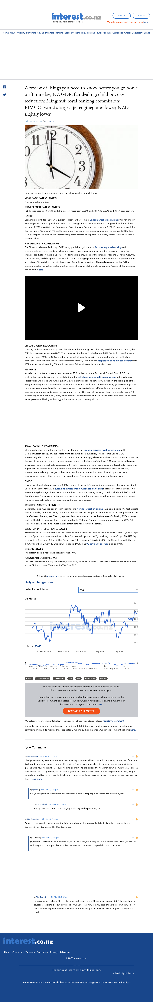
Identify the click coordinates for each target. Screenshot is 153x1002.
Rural (99, 32)
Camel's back (41, 804)
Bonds (147, 32)
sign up (121, 15)
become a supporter (81, 711)
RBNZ (37, 646)
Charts (127, 32)
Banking (59, 32)
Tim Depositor (33, 819)
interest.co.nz (29, 982)
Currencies (118, 32)
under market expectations (104, 219)
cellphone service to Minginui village (97, 377)
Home (6, 32)
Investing (49, 32)
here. (146, 22)
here (100, 704)
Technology (80, 32)
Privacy (54, 952)
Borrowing (31, 32)
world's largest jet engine (90, 508)
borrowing (90, 679)
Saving (41, 32)
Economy (69, 32)
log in (141, 15)
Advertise (65, 952)
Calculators (137, 32)
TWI (70, 679)
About (7, 952)
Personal (91, 32)
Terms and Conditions (37, 952)
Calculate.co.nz (62, 982)
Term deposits (43, 679)
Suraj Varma (50, 121)
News (12, 32)
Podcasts (107, 32)
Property (21, 32)
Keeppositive (32, 756)
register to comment (113, 720)
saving (103, 679)
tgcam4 (35, 789)
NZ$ (78, 679)
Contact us (17, 952)
